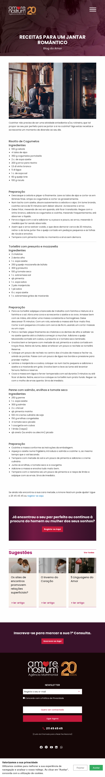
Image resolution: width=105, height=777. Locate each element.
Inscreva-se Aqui (52, 641)
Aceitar (96, 767)
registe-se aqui (35, 495)
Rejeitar (80, 767)
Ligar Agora (52, 718)
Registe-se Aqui (52, 529)
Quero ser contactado (52, 709)
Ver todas (89, 552)
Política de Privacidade (53, 698)
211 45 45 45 (54, 728)
